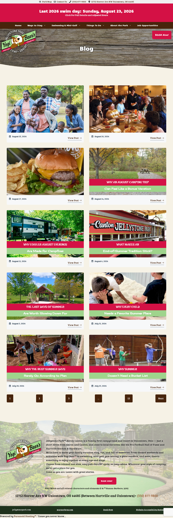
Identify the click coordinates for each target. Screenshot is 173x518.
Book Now (108, 509)
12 (129, 398)
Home (18, 25)
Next (161, 398)
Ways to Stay (34, 25)
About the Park (119, 25)
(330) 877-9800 (79, 1)
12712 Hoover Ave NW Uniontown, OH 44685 (112, 1)
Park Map (47, 1)
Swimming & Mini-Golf (64, 25)
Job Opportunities (147, 25)
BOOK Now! (161, 34)
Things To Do (93, 25)
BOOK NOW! (106, 481)
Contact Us (62, 1)
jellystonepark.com (21, 509)
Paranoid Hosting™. (25, 516)
